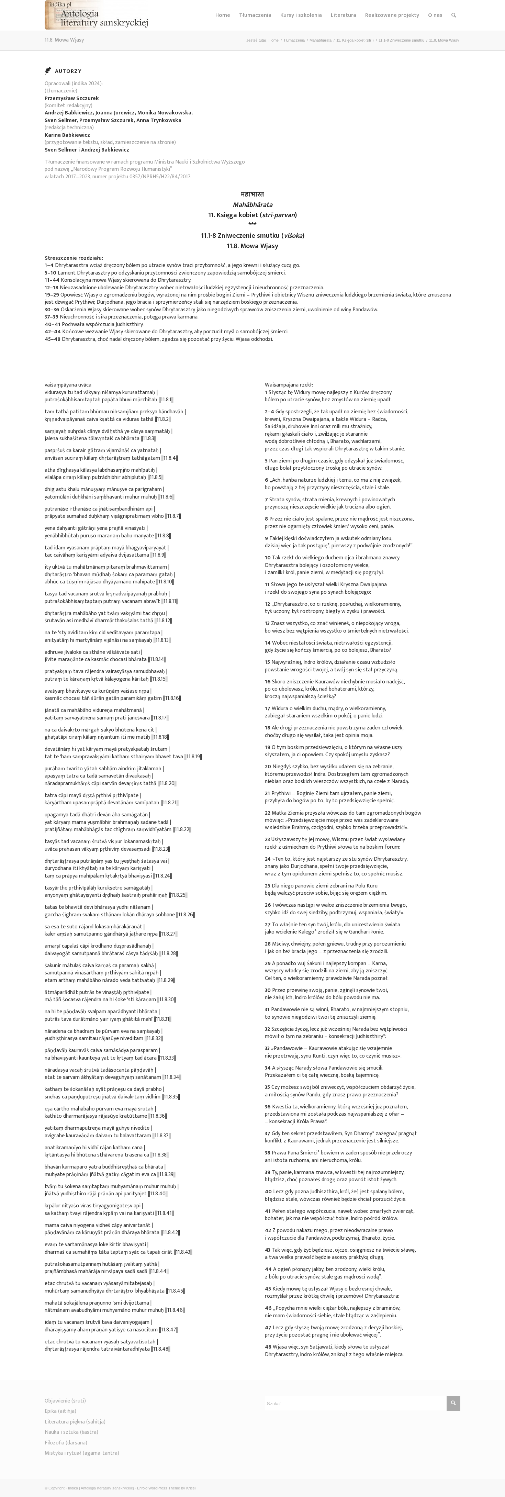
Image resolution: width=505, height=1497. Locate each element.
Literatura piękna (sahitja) (75, 1422)
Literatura (343, 15)
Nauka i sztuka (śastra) (71, 1432)
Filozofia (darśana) (66, 1443)
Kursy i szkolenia (301, 15)
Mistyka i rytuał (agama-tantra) (82, 1453)
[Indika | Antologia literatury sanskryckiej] (96, 15)
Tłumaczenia (255, 15)
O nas (435, 15)
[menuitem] (453, 15)
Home (222, 15)
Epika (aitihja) (60, 1411)
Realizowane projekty (392, 15)
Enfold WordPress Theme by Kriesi (166, 1488)
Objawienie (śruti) (65, 1401)
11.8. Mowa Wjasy (64, 40)
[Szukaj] (453, 15)
